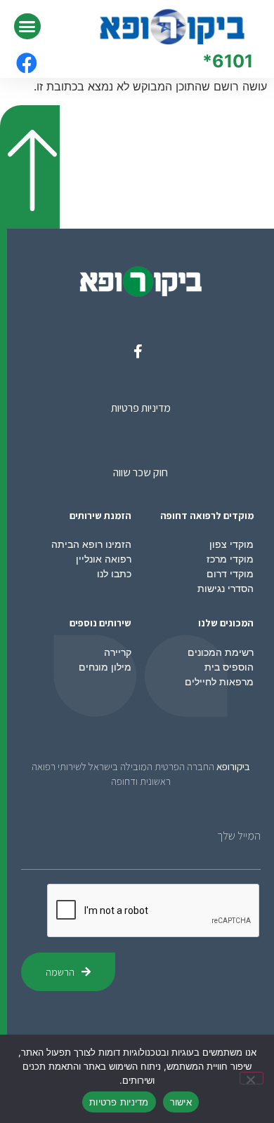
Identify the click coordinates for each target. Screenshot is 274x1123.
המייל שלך (239, 836)
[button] (27, 26)
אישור (181, 1102)
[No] (251, 1078)
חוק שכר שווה (140, 472)
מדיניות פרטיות (141, 408)
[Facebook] (26, 63)
